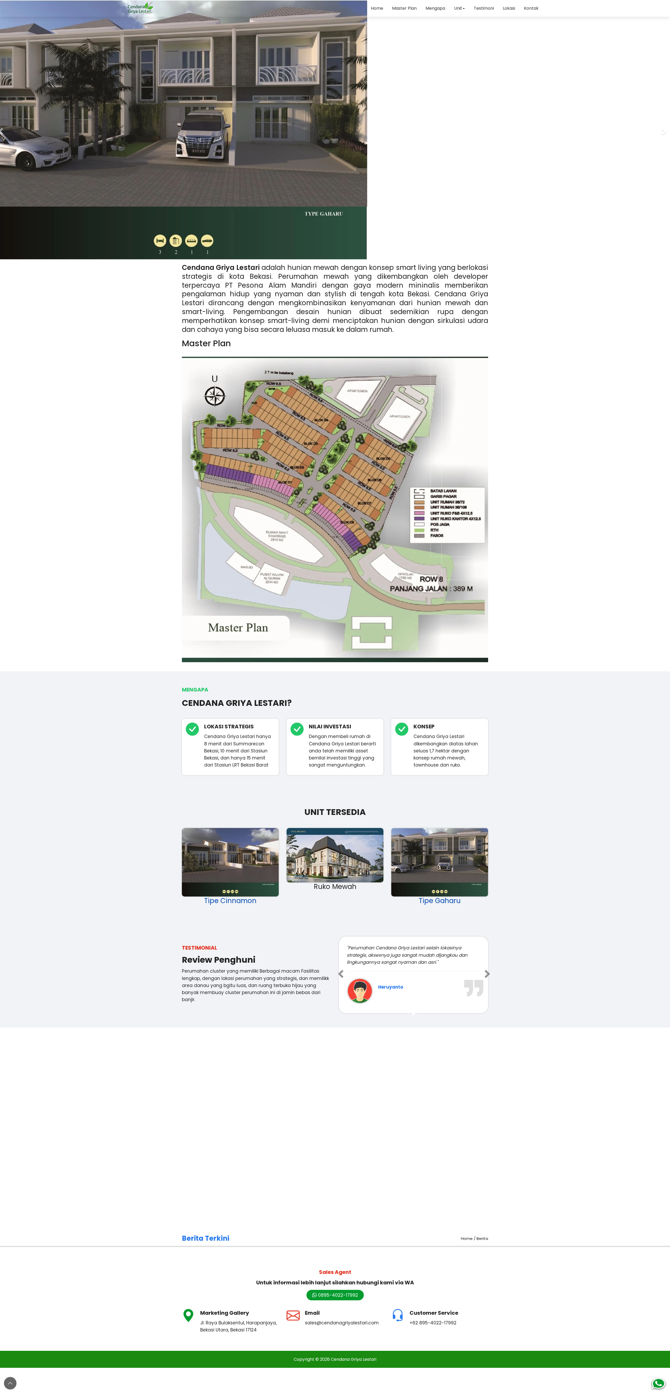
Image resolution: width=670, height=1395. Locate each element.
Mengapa (435, 8)
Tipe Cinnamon (230, 900)
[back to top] (10, 1383)
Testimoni (484, 8)
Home (377, 8)
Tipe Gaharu (440, 900)
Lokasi (509, 8)
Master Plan (404, 8)
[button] (665, 129)
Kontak (531, 8)
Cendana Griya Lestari (353, 1352)
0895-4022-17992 (337, 1288)
